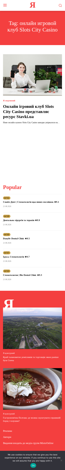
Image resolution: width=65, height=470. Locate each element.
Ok (33, 465)
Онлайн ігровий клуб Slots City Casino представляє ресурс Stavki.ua (28, 111)
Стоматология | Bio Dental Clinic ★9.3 (22, 275)
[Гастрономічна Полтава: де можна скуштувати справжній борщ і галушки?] (32, 389)
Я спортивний (9, 101)
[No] (61, 460)
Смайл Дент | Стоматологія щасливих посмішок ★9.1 (31, 202)
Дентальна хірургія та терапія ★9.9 (21, 220)
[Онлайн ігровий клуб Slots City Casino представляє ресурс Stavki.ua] (32, 75)
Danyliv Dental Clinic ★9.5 (16, 238)
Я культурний (9, 353)
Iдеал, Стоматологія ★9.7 (16, 257)
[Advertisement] (32, 152)
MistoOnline (47, 443)
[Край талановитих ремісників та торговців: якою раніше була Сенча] (32, 328)
